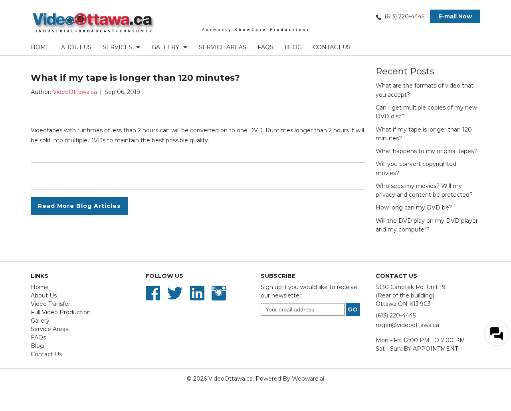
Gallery (165, 47)
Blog (293, 47)
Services (117, 47)
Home (40, 47)
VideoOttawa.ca (230, 378)
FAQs (265, 47)
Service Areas (222, 47)
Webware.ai (308, 378)
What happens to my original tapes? (426, 151)
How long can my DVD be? (414, 207)
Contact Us (332, 47)
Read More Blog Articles (79, 205)
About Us (76, 47)
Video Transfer (50, 303)
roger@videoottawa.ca (407, 325)
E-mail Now (455, 16)
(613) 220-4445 (404, 16)
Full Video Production (61, 312)
